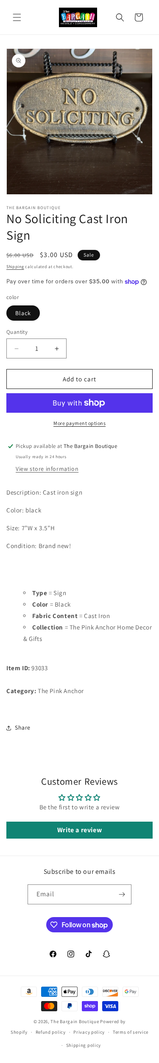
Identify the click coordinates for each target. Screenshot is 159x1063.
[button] (17, 17)
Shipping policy (83, 1045)
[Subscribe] (121, 894)
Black (23, 313)
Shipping (15, 266)
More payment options (79, 423)
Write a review (79, 829)
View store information (47, 469)
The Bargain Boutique (75, 1021)
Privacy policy (89, 1032)
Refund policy (51, 1032)
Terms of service (130, 1032)
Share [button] (23, 727)
